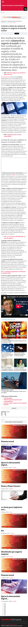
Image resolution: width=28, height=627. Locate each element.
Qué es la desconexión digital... (10, 463)
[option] (14, 457)
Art (2, 530)
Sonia (14, 22)
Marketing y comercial (6, 21)
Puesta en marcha (16, 21)
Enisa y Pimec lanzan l (10, 486)
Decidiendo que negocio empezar (11, 553)
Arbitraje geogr (8, 398)
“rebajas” (13, 174)
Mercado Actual (5, 77)
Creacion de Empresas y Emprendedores (13, 5)
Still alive (6, 404)
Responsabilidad (13, 624)
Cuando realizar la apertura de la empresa (15, 403)
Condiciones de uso (5, 624)
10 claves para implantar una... (11, 508)
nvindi (14, 467)
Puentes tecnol (7, 441)
